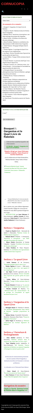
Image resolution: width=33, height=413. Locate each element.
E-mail (5, 113)
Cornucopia (15, 405)
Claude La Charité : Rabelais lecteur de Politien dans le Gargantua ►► (16, 390)
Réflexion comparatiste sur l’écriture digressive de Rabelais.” (16, 322)
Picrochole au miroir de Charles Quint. (14, 373)
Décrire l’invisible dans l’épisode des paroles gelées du (16, 275)
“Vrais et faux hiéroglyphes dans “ (16, 377)
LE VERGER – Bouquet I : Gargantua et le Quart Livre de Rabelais (17, 147)
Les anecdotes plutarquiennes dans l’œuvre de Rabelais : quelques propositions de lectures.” (16, 311)
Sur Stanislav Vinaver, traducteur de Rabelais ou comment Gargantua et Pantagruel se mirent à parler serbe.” (16, 347)
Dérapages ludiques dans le (15, 264)
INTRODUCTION (10, 214)
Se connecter (22, 405)
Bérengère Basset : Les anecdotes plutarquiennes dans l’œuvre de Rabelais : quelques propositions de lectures (16, 72)
